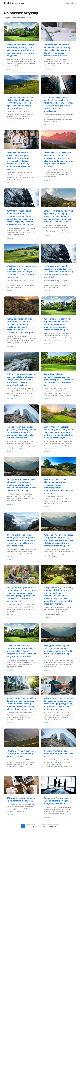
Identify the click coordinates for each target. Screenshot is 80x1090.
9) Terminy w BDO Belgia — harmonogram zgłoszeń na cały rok (58, 754)
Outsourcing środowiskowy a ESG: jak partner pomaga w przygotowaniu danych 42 (57, 801)
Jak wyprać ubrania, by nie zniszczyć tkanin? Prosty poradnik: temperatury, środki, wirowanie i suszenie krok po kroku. (58, 651)
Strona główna (70, 3)
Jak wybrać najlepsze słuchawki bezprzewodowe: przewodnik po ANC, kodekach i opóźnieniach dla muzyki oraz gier (58, 379)
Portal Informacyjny (15, 3)
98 (44, 826)
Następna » (53, 826)
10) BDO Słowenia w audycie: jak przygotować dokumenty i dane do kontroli (20, 754)
